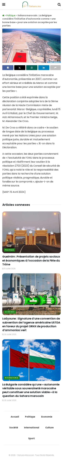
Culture (49, 427)
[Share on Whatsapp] (31, 67)
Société (13, 427)
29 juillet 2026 (10, 334)
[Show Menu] (3, 4)
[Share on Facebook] (7, 67)
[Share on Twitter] (19, 67)
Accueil (15, 416)
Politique (10, 15)
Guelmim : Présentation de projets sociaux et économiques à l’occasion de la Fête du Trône (31, 260)
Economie (10, 312)
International (12, 378)
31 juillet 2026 (9, 268)
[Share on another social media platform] (55, 67)
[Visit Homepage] (31, 4)
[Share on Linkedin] (43, 67)
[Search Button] (59, 4)
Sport (31, 438)
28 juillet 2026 (10, 400)
